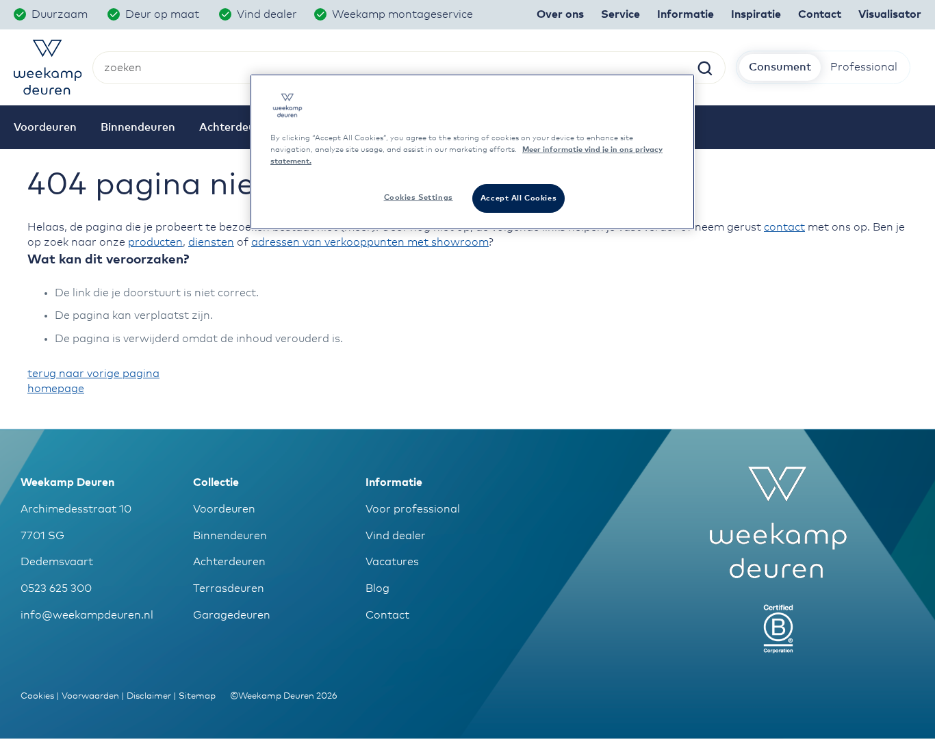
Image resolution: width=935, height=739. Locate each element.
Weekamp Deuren (67, 482)
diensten (211, 242)
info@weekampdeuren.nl (87, 615)
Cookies (37, 696)
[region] (472, 152)
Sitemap (197, 696)
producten (155, 242)
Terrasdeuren (228, 588)
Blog (377, 588)
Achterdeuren (229, 561)
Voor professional (413, 509)
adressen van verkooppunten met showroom (370, 242)
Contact (387, 615)
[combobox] (409, 67)
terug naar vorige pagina (93, 373)
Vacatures (392, 561)
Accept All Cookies (518, 198)
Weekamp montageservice (404, 14)
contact (784, 227)
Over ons (560, 14)
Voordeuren (224, 509)
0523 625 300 (56, 588)
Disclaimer (149, 696)
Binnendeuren (230, 535)
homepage (55, 388)
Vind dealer (267, 14)
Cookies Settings (418, 197)
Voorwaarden (90, 696)
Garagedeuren (231, 615)
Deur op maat (163, 14)
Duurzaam (60, 14)
